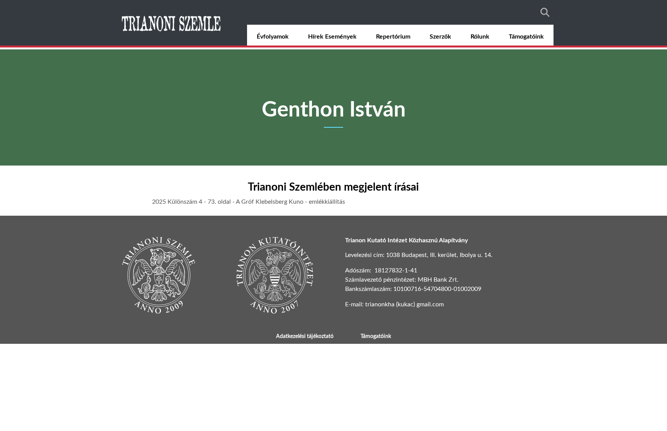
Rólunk (480, 37)
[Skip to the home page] (172, 23)
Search (545, 12)
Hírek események (332, 37)
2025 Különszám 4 (178, 202)
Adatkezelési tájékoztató (305, 336)
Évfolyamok (273, 37)
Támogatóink (526, 37)
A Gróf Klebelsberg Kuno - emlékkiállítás (290, 202)
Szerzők (440, 37)
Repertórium (393, 37)
